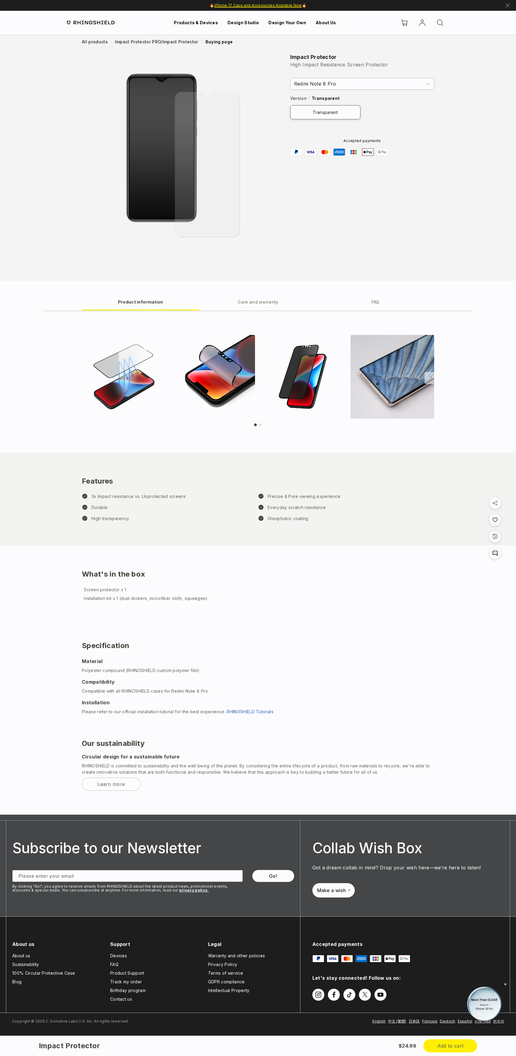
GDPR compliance (226, 981)
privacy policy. (194, 890)
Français (430, 1021)
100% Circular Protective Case (43, 973)
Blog (17, 981)
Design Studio (243, 22)
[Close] (505, 984)
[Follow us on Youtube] (380, 995)
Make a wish (331, 890)
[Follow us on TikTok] (349, 995)
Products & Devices (196, 22)
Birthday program (128, 990)
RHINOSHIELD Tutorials (250, 711)
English (379, 1021)
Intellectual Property (229, 990)
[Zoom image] (183, 155)
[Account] (422, 23)
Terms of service (225, 973)
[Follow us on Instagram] (318, 995)
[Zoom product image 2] (213, 377)
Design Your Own (287, 22)
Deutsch (447, 1021)
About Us (326, 22)
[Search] (440, 23)
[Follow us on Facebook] (334, 995)
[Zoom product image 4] (392, 377)
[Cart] (404, 23)
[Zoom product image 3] (303, 377)
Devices (118, 955)
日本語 (414, 1021)
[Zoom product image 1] (123, 377)
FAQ (114, 964)
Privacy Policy (222, 964)
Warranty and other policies (236, 955)
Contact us (121, 999)
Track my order (126, 981)
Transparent (325, 112)
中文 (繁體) (397, 1021)
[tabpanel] (258, 563)
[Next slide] (431, 378)
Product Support (127, 973)
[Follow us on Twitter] (365, 995)
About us (21, 955)
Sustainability (25, 964)
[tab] (140, 301)
